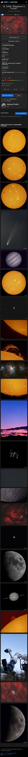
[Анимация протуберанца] (14, 350)
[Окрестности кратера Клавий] (14, 495)
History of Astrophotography (9, 753)
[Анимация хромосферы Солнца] (14, 622)
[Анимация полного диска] (14, 141)
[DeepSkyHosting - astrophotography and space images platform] (9, 2)
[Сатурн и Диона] (14, 597)
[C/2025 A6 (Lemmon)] (14, 230)
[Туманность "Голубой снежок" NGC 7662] (14, 308)
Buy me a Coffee (6, 754)
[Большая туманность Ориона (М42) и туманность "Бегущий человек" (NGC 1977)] (14, 369)
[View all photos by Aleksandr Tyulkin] (3, 105)
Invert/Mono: (14, 37)
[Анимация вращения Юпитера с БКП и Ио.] (14, 259)
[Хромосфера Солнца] (14, 169)
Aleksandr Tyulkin (13, 104)
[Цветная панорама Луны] (14, 723)
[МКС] (14, 454)
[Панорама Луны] (14, 566)
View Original (8, 95)
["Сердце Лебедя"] (14, 514)
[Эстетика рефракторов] (14, 657)
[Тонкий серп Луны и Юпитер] (14, 420)
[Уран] (14, 537)
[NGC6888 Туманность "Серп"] (14, 692)
